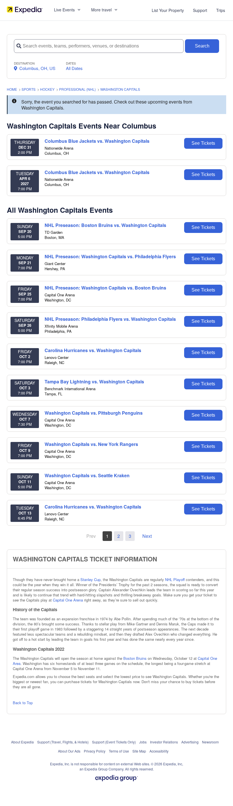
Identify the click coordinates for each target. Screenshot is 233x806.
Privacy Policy (94, 751)
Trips (220, 10)
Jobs (143, 741)
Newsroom (210, 741)
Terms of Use (119, 751)
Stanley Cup (90, 579)
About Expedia (22, 741)
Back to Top (23, 702)
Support (200, 10)
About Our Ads (69, 751)
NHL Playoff (175, 579)
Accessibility (158, 751)
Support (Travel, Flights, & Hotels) (63, 741)
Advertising (190, 741)
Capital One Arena (68, 600)
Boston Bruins (135, 658)
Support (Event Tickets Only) (114, 741)
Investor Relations (164, 741)
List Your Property (168, 10)
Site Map (139, 751)
